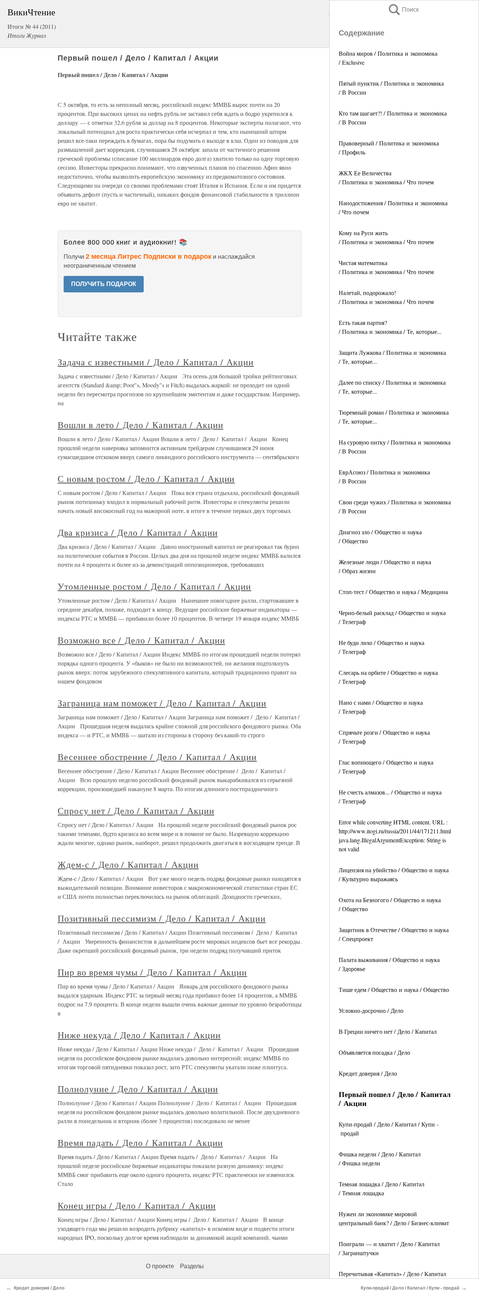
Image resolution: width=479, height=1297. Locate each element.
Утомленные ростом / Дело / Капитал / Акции (154, 586)
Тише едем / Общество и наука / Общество (394, 989)
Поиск (403, 9)
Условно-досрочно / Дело (371, 1010)
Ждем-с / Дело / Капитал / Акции (128, 864)
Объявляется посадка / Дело (374, 1052)
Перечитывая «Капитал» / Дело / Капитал (392, 1274)
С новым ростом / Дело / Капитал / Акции (146, 479)
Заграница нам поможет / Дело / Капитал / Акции (162, 703)
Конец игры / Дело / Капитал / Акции (137, 1205)
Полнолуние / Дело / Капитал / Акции (138, 1089)
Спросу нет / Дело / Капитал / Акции (136, 811)
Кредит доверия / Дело (368, 1073)
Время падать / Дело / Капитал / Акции (140, 1143)
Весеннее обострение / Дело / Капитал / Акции (157, 757)
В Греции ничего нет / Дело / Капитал (388, 1031)
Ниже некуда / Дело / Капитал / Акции (139, 1035)
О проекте (160, 1266)
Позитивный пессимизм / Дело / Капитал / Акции (162, 918)
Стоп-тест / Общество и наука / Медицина (393, 592)
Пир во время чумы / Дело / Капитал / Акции (152, 972)
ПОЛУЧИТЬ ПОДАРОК (103, 284)
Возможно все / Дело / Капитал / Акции (141, 640)
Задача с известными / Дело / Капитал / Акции (156, 362)
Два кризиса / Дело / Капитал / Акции (138, 532)
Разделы (192, 1266)
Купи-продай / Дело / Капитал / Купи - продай (410, 1288)
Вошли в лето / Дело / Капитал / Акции (140, 425)
